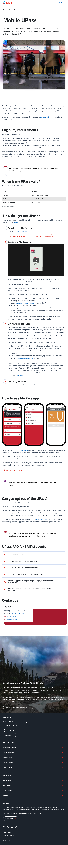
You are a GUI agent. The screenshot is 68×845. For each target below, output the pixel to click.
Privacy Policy (7, 832)
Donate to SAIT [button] (9, 819)
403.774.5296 (11, 616)
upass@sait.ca (20, 375)
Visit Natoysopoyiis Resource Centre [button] (16, 707)
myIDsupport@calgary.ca (24, 358)
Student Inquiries (8, 752)
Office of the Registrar (9, 747)
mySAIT (23, 156)
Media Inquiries (7, 757)
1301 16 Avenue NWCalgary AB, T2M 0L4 (12, 726)
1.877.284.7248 (10, 730)
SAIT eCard (24, 450)
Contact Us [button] (8, 735)
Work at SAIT (7, 785)
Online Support (7, 767)
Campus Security (8, 762)
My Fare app (22, 231)
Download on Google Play (43, 236)
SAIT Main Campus (17, 613)
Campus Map (7, 780)
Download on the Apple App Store (20, 236)
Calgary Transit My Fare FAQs (13, 470)
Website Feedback (8, 835)
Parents (5, 795)
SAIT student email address (25, 303)
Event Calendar (7, 790)
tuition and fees (45, 117)
